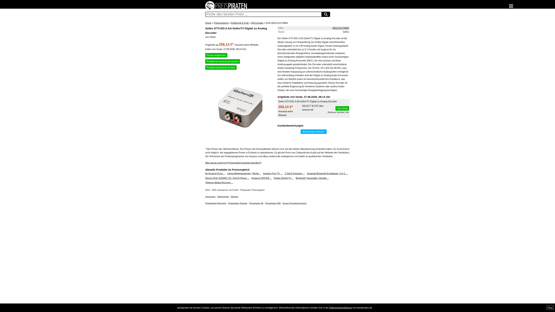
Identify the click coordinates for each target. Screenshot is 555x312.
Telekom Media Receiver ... (219, 182)
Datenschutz (223, 196)
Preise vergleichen (216, 55)
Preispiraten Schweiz (237, 203)
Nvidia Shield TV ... (284, 178)
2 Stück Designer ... (295, 173)
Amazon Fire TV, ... (273, 173)
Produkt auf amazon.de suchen (222, 61)
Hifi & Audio (257, 23)
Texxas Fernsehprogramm (294, 203)
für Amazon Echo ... (215, 173)
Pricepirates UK (256, 203)
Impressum (210, 196)
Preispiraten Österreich (215, 203)
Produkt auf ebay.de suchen (221, 67)
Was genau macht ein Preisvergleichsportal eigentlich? (233, 163)
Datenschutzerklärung (340, 308)
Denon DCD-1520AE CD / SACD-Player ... (227, 178)
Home (208, 23)
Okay (550, 308)
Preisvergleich (221, 23)
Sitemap (234, 196)
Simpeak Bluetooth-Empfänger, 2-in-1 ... (327, 173)
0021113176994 (340, 28)
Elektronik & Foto (240, 23)
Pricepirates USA (273, 203)
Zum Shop (342, 108)
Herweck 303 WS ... (261, 178)
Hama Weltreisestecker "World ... (244, 173)
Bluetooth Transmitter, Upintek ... (312, 178)
